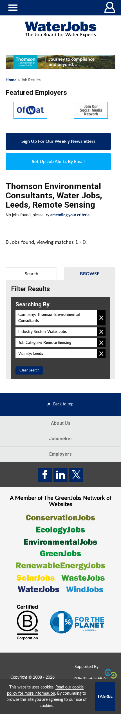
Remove (101, 317)
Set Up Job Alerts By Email (58, 161)
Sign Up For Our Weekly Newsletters (58, 141)
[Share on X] (76, 475)
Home (11, 80)
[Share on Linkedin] (60, 475)
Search (31, 274)
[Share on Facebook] (45, 475)
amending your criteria (69, 215)
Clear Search (29, 370)
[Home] (60, 29)
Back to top (63, 404)
